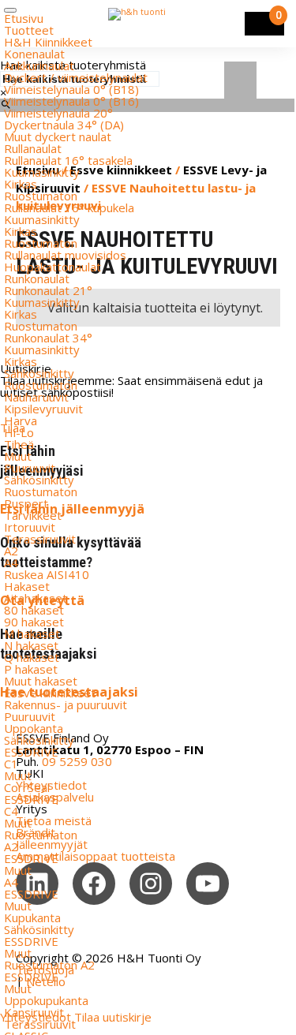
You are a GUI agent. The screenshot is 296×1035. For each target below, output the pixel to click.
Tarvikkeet (33, 515)
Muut (18, 456)
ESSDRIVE (31, 752)
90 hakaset (34, 622)
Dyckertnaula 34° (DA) (64, 125)
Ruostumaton (40, 196)
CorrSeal (27, 787)
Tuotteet (29, 30)
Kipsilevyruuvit (43, 409)
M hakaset (32, 633)
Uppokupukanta (46, 1000)
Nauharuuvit (36, 397)
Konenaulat (34, 54)
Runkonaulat (36, 278)
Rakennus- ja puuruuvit (65, 704)
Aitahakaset (35, 598)
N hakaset (31, 645)
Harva (20, 420)
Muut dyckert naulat (57, 136)
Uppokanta (33, 728)
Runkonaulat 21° (48, 290)
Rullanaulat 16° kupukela (69, 207)
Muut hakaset (40, 681)
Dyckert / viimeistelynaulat (76, 77)
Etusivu (23, 18)
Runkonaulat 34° (48, 338)
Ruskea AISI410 (46, 574)
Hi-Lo (19, 432)
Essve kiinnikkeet (50, 693)
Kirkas (20, 184)
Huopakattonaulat (52, 267)
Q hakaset (31, 657)
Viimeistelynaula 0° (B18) (71, 89)
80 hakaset (34, 610)
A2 (11, 551)
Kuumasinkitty (42, 172)
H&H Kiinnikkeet (48, 42)
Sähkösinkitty (39, 373)
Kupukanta (32, 917)
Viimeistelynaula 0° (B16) (71, 101)
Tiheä (19, 444)
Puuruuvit (29, 468)
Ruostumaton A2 (49, 965)
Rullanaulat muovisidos (65, 255)
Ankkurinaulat (39, 65)
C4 (11, 811)
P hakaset (31, 669)
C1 (11, 764)
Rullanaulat (33, 148)
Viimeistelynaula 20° (58, 113)
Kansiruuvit (34, 1012)
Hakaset (27, 586)
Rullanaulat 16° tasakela (68, 160)
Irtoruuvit (29, 527)
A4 (11, 562)
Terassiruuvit (40, 539)
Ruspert (26, 503)
